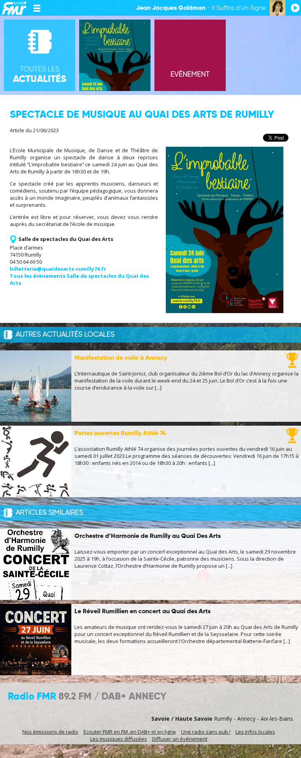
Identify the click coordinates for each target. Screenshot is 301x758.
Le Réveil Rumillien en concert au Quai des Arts (142, 612)
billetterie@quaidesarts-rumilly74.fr (58, 268)
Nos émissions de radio (50, 731)
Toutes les (39, 75)
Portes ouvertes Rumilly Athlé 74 (120, 433)
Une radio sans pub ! (205, 731)
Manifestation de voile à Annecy (120, 358)
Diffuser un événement (179, 738)
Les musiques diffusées (118, 738)
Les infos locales (255, 731)
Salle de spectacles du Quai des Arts (65, 238)
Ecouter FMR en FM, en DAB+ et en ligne (129, 731)
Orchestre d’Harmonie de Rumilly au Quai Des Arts (147, 536)
